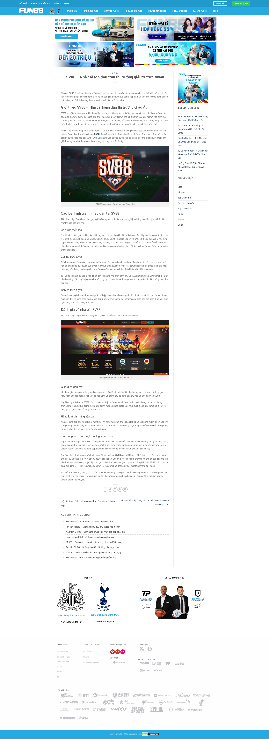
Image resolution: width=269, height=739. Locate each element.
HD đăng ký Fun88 (133, 11)
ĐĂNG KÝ (220, 3)
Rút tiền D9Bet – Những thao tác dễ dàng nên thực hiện (92, 547)
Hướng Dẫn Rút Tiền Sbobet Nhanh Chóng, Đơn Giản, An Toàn (191, 167)
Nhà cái (115, 73)
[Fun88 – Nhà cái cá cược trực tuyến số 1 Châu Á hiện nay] (31, 11)
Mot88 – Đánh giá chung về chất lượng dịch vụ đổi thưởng (94, 542)
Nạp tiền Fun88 (91, 11)
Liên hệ (57, 3)
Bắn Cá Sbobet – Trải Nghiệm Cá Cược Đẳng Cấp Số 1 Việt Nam (192, 142)
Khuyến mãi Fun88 (157, 11)
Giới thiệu (23, 3)
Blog (215, 11)
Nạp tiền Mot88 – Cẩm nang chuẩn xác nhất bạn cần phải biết (95, 532)
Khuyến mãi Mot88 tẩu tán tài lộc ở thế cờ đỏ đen (89, 521)
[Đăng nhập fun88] (175, 54)
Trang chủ (72, 11)
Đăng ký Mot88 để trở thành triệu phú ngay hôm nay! (91, 537)
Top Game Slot (185, 208)
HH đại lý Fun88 (179, 11)
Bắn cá (181, 219)
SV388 (66, 3)
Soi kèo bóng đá (186, 203)
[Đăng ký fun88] (193, 87)
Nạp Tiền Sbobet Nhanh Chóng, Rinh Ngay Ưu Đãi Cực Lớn (193, 118)
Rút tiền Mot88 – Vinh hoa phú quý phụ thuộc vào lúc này (93, 526)
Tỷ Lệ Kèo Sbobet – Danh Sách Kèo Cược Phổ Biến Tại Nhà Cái (193, 154)
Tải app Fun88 (200, 11)
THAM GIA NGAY (241, 3)
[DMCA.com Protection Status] (150, 734)
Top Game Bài (184, 197)
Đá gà (180, 224)
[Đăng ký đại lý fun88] (93, 29)
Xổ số (181, 214)
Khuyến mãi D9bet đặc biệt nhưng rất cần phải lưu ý (91, 557)
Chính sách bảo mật (41, 3)
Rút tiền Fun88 (111, 11)
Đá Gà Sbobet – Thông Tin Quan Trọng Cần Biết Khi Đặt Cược (191, 129)
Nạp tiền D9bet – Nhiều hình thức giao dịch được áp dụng (93, 552)
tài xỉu (154, 425)
